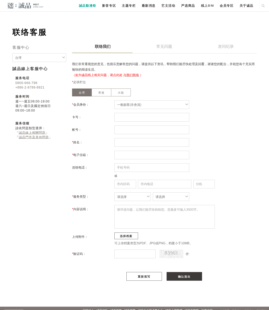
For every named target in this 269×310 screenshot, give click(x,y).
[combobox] (39, 57)
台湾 (82, 92)
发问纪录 (226, 46)
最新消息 (149, 5)
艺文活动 (168, 5)
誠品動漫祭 (87, 5)
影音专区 (109, 5)
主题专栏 (129, 5)
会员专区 (227, 5)
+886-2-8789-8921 (30, 87)
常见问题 (164, 46)
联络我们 (103, 46)
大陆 (121, 92)
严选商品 (188, 5)
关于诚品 (246, 5)
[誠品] (25, 5)
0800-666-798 (26, 83)
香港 (101, 92)
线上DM (207, 5)
